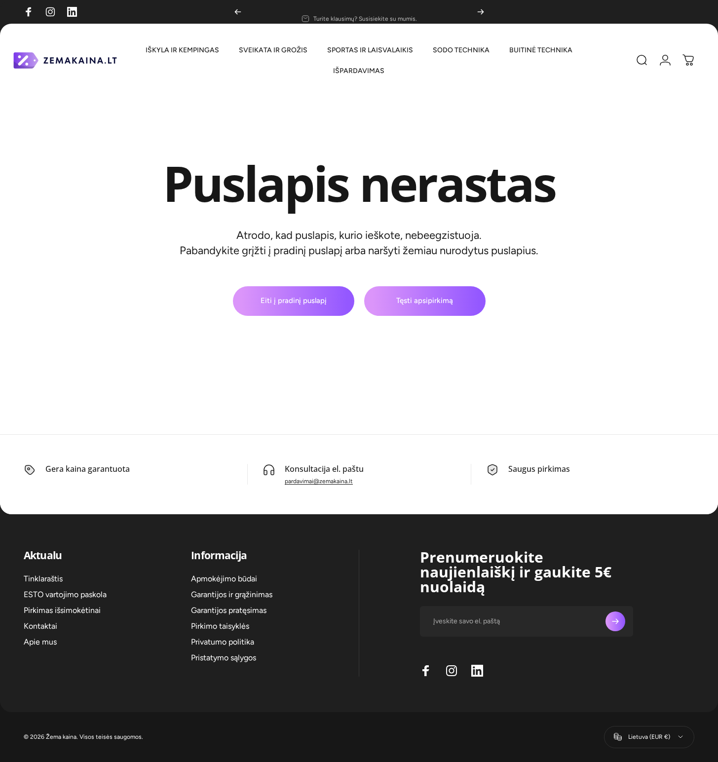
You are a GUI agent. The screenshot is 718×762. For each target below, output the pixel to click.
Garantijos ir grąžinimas (231, 594)
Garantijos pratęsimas (228, 610)
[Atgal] (238, 12)
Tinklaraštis (43, 578)
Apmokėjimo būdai (224, 578)
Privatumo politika (222, 642)
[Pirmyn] (480, 12)
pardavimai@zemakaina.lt (319, 481)
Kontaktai (40, 626)
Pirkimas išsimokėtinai (62, 610)
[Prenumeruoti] (615, 621)
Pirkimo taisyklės (220, 626)
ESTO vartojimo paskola (65, 594)
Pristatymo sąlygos (223, 657)
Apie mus (40, 642)
